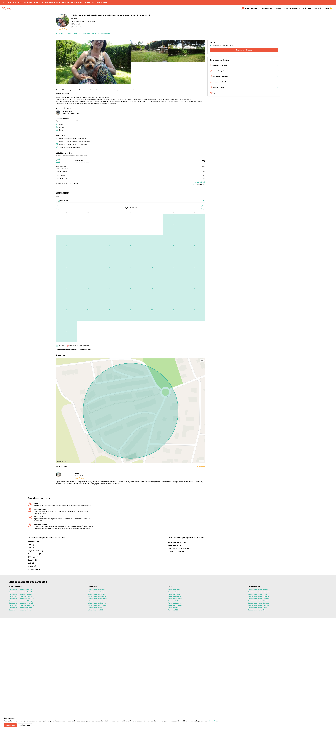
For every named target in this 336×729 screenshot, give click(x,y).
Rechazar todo (25, 725)
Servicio (58, 196)
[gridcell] (173, 224)
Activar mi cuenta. (101, 2)
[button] (244, 65)
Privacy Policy (213, 721)
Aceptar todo (10, 725)
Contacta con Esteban (244, 50)
